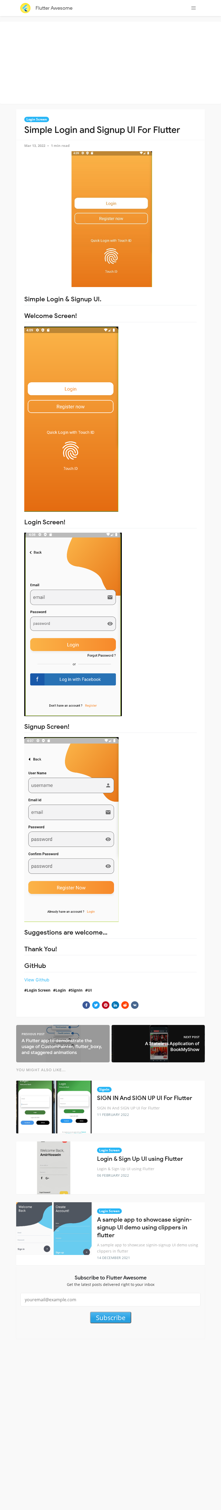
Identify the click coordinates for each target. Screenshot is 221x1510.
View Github (36, 979)
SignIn (76, 990)
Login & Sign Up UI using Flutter (140, 1158)
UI (90, 990)
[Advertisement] (112, 62)
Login (61, 990)
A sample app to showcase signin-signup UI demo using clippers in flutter (144, 1227)
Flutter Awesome (54, 8)
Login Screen (36, 119)
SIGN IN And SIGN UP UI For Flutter (144, 1098)
